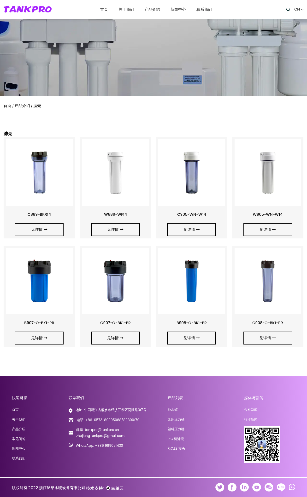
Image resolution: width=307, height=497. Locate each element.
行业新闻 (177, 17)
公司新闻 (251, 409)
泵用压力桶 (152, 17)
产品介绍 (152, 9)
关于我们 (126, 9)
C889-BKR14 (39, 214)
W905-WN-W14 (268, 214)
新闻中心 (178, 9)
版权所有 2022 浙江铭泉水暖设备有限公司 (48, 488)
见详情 (37, 229)
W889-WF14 (115, 214)
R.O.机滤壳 (176, 439)
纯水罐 (173, 409)
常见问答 (18, 439)
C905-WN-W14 (191, 214)
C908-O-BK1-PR (267, 323)
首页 (104, 9)
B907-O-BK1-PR (39, 323)
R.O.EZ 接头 (176, 448)
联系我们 (204, 9)
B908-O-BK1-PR (192, 323)
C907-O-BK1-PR (115, 323)
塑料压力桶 (176, 429)
